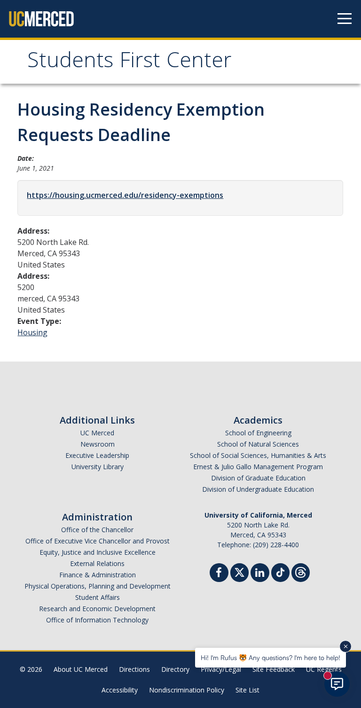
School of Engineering (258, 432)
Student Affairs (97, 597)
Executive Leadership (97, 455)
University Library (97, 466)
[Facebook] (219, 573)
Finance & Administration (97, 574)
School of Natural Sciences (258, 444)
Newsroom (97, 444)
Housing (32, 332)
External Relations (97, 563)
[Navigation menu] (344, 19)
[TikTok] (280, 571)
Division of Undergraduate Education (258, 489)
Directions (134, 669)
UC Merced (97, 432)
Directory (175, 669)
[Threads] (300, 571)
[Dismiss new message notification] (345, 646)
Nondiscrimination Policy (186, 689)
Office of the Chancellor (97, 529)
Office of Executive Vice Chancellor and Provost (97, 540)
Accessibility (120, 689)
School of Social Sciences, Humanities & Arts (258, 455)
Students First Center (129, 63)
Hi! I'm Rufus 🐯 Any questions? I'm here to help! (270, 657)
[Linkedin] (260, 573)
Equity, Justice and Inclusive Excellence (97, 552)
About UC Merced (81, 669)
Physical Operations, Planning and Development (97, 586)
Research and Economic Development (97, 608)
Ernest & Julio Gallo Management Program (258, 466)
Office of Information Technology (97, 619)
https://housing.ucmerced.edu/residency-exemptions (125, 195)
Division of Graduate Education (258, 477)
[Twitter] (239, 571)
